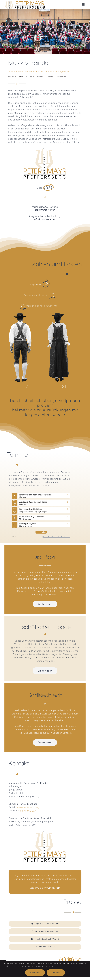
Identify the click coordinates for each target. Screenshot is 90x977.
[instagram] (78, 960)
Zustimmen (35, 973)
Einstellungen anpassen (74, 963)
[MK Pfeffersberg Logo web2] (25, 1)
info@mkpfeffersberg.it (29, 807)
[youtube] (70, 960)
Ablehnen (55, 973)
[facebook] (62, 960)
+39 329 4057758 (27, 810)
